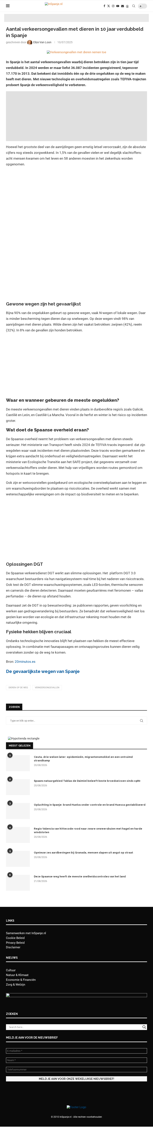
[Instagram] (113, 6)
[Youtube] (117, 6)
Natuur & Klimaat (17, 975)
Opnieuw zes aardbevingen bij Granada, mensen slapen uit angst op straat (83, 852)
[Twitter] (108, 6)
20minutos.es (25, 662)
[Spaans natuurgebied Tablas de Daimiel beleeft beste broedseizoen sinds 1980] (18, 787)
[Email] (122, 6)
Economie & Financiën (21, 980)
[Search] (134, 6)
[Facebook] (104, 6)
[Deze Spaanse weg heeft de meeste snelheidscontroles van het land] (18, 883)
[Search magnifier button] (144, 1027)
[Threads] (127, 6)
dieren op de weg (18, 687)
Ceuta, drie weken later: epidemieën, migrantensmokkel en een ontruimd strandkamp (83, 758)
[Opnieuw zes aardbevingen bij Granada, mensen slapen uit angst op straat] (18, 859)
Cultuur (11, 970)
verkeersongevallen (47, 687)
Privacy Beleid (15, 943)
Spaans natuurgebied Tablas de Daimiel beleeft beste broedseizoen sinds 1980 (87, 780)
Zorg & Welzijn (15, 984)
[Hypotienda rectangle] (23, 738)
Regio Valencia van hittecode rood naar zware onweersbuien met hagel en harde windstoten (88, 830)
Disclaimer (13, 947)
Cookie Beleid (15, 938)
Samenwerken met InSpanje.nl (26, 933)
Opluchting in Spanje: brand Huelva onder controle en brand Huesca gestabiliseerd (89, 804)
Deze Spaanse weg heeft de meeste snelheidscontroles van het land (80, 876)
